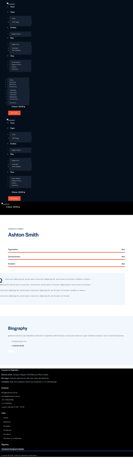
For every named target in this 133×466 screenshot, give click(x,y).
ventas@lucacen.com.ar (10, 396)
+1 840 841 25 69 (18, 346)
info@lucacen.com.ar (9, 393)
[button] (8, 76)
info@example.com (19, 341)
